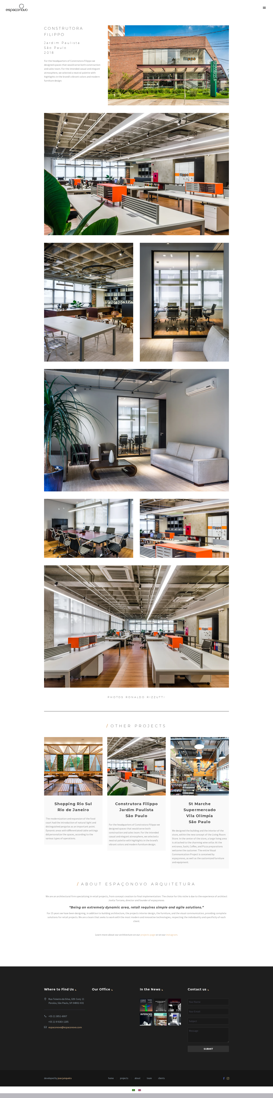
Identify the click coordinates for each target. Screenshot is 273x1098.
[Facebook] (224, 1078)
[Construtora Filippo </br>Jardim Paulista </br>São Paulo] (136, 766)
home (111, 1078)
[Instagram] (228, 1078)
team (149, 1078)
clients (161, 1078)
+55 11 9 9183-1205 (58, 1021)
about (137, 1078)
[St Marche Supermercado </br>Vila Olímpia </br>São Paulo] (199, 766)
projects (124, 1078)
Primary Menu (264, 8)
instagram (171, 934)
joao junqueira (65, 1078)
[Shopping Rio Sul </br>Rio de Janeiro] (73, 766)
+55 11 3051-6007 (58, 1016)
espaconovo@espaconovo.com (65, 1027)
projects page (147, 934)
